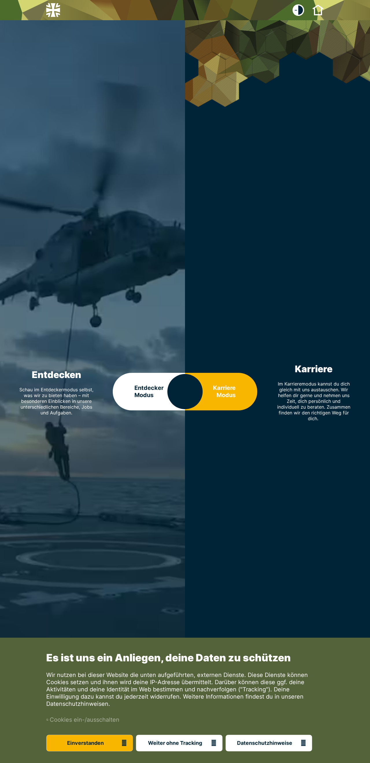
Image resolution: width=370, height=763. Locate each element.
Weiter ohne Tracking (175, 743)
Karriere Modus (224, 391)
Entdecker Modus (149, 391)
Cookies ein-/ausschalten (82, 719)
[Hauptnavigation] (318, 9)
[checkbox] (298, 10)
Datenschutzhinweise (264, 743)
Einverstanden (85, 743)
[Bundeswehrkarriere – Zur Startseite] (53, 10)
